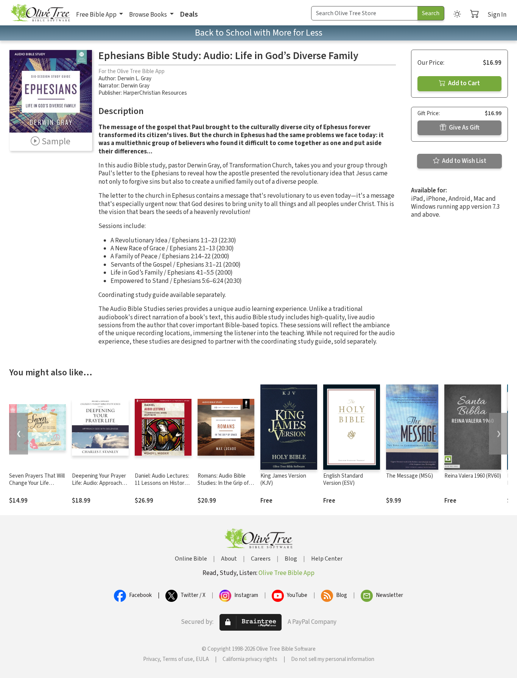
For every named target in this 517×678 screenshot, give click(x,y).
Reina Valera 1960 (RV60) (472, 476)
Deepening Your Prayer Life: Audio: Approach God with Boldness (99, 483)
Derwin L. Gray (134, 79)
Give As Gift (464, 127)
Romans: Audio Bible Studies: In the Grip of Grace (223, 483)
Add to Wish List (463, 161)
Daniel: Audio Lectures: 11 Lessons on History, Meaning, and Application (162, 486)
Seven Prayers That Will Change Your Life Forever (37, 483)
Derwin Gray (135, 86)
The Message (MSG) (409, 476)
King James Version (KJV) (283, 479)
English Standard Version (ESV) (343, 479)
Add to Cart (463, 83)
